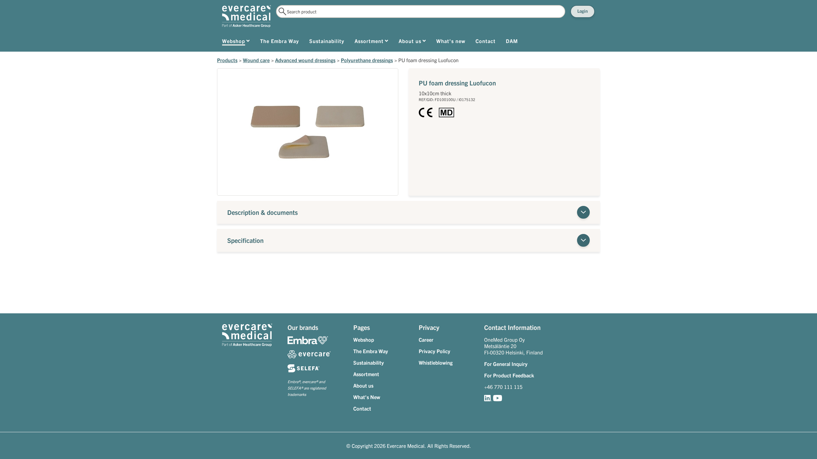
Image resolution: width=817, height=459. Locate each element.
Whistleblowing (436, 362)
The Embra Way (370, 351)
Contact (362, 408)
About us (363, 385)
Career (426, 339)
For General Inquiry (506, 364)
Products (227, 60)
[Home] (246, 16)
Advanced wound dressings (305, 60)
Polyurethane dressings (367, 60)
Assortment (366, 374)
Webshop (363, 339)
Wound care (256, 60)
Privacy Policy (434, 351)
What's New (366, 397)
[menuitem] (236, 42)
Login (582, 11)
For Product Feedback (509, 375)
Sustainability (368, 362)
